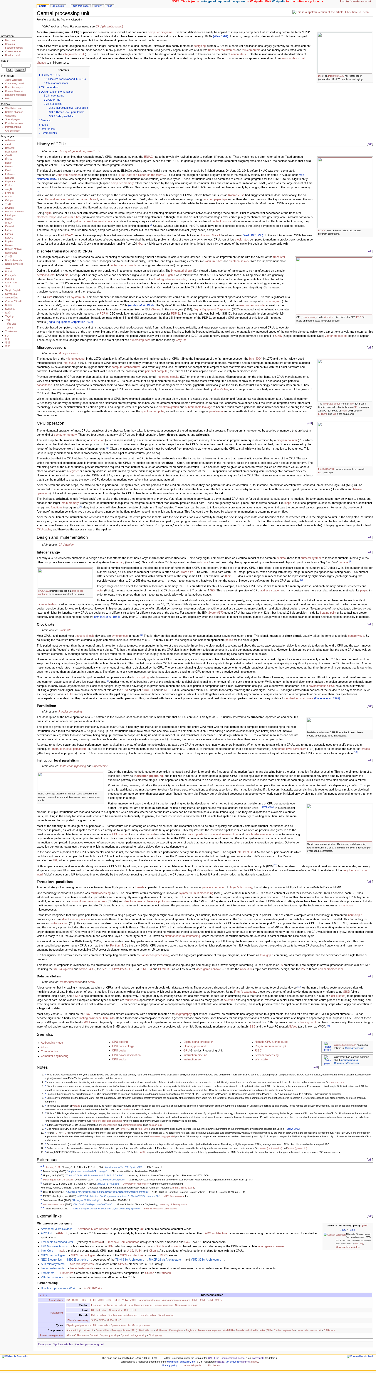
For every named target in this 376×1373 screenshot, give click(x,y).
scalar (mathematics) (271, 1148)
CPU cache (44, 529)
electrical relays (47, 217)
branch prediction (197, 834)
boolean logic (156, 1125)
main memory (70, 503)
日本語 (8, 256)
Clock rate (65, 630)
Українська (11, 331)
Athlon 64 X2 (87, 969)
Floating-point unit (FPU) (124, 1330)
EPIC (93, 1300)
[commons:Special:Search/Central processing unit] (327, 1046)
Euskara (9, 185)
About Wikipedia (13, 79)
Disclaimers (214, 1365)
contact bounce (221, 221)
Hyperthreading (147, 1315)
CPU (355, 407)
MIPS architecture (131, 1255)
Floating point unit (194, 1046)
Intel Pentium (245, 852)
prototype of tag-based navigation (222, 1)
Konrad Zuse (236, 195)
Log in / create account (355, 1)
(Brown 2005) (293, 1129)
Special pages (12, 119)
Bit (92, 1310)
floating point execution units (97, 1018)
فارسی (8, 189)
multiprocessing (101, 893)
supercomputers (140, 340)
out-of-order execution (258, 834)
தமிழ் (7, 312)
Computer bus (50, 1051)
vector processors (336, 335)
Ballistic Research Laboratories (160, 1208)
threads (365, 748)
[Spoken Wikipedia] (335, 1234)
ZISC (133, 1300)
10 (356, 752)
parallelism (216, 411)
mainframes (228, 50)
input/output (354, 915)
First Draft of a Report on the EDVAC (142, 174)
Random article (13, 55)
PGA (320, 472)
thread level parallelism (291, 748)
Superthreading (166, 1315)
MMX (87, 1022)
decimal (281, 558)
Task (134, 1310)
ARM (125, 690)
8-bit (228, 576)
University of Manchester (136, 1183)
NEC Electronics (51, 1259)
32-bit (202, 1300)
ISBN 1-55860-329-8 (183, 1187)
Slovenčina (11, 294)
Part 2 (352, 1230)
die (66, 275)
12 (299, 986)
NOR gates (168, 275)
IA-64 (138, 1250)
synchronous (120, 635)
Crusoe (149, 1273)
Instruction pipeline (195, 1055)
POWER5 (164, 969)
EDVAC (322, 230)
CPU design (66, 544)
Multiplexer (161, 1330)
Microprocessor (68, 353)
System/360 (78, 297)
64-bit (210, 1300)
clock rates (242, 239)
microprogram (272, 301)
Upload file (10, 115)
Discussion (58, 6)
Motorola (97, 1242)
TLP (65, 1132)
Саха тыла (11, 282)
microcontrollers (47, 604)
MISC (101, 1300)
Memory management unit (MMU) (216, 1330)
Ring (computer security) (270, 1046)
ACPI (76, 1335)
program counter (287, 440)
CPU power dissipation (126, 1055)
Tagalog (9, 316)
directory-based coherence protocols (147, 901)
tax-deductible (233, 1361)
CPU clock (329, 1330)
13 (328, 1025)
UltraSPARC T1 (122, 969)
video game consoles (271, 1246)
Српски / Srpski (13, 301)
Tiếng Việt (10, 323)
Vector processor (71, 982)
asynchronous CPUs (322, 685)
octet (100, 590)
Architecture (56, 1300)
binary (204, 562)
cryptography (183, 1014)
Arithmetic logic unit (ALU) (80, 1330)
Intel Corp (47, 1250)
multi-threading (59, 923)
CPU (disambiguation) (109, 26)
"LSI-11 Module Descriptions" (110, 1179)
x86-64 (58, 969)
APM (68, 1335)
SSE (252, 1026)
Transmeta (47, 1273)
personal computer (156, 371)
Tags (109, 6)
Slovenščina (11, 297)
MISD (110, 1320)
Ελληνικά (10, 174)
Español (9, 177)
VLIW (125, 1300)
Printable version (14, 123)
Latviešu (9, 234)
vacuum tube (337, 1082)
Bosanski (10, 148)
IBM (49, 297)
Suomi (8, 305)
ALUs (70, 694)
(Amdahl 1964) (141, 305)
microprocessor (75, 358)
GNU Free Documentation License (226, 1358)
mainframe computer (252, 305)
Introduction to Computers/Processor (346, 1061)
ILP (56, 1132)
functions (56, 507)
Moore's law (220, 389)
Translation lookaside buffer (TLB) (254, 1330)
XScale (153, 1250)
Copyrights (258, 1358)
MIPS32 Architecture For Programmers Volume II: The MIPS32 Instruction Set (118, 1196)
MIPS (167, 690)
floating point (328, 612)
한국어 (8, 204)
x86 (142, 1229)
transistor (214, 50)
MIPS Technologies (174, 1196)
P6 (55, 860)
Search (5, 60)
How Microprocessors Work (58, 1288)
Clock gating (155, 1335)
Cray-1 (88, 1014)
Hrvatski (9, 208)
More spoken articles (347, 1247)
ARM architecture (216, 1233)
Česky (8, 159)
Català (8, 155)
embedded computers (299, 698)
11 (275, 865)
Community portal (14, 83)
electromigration (169, 407)
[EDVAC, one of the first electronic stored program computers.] (344, 192)
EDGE (84, 1300)
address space (269, 590)
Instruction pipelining (73, 766)
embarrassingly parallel (162, 1136)
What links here (13, 108)
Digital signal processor (198, 1041)
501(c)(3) (220, 1361)
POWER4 (146, 969)
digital (48, 213)
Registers (191, 1330)
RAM (344, 410)
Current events (13, 51)
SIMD (278, 335)
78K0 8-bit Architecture (129, 1259)
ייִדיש (7, 338)
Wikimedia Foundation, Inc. (181, 1361)
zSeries (155, 309)
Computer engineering (54, 1056)
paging (364, 590)
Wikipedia (278, 1)
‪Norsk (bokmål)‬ (13, 260)
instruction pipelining (148, 775)
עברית (8, 222)
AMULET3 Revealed (108, 1183)
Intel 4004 (255, 358)
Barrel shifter (102, 1330)
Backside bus (146, 1330)
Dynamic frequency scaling (104, 1335)
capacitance (44, 385)
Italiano (9, 219)
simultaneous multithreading (182, 936)
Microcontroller (101, 1325)
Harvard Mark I (88, 199)
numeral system (311, 558)
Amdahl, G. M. (52, 1167)
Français (10, 192)
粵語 (7, 342)
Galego (9, 200)
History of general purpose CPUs (79, 151)
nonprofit (245, 1361)
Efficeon (165, 1273)
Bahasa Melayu (13, 249)
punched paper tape (215, 199)
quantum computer (152, 411)
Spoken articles (63, 1344)
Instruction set (192, 1059)
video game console (208, 969)
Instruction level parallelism (69, 748)
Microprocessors (354, 1048)
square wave (356, 635)
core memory (310, 317)
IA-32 (142, 1152)
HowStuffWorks (92, 1288)
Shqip (8, 286)
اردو (7, 335)
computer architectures (126, 367)
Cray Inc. (181, 340)
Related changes (14, 112)
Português (10, 275)
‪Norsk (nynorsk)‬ (14, 263)
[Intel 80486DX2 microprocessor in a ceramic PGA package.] (344, 444)
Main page (10, 40)
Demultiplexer (176, 1330)
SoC (187, 1242)
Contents (10, 44)
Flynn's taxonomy (241, 887)
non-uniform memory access (89, 901)
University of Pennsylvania (173, 1204)
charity (254, 1361)
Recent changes (14, 87)
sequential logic (103, 221)
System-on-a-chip (120, 1325)
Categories (45, 1344)
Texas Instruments (52, 1268)
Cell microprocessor (330, 969)
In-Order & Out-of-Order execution (133, 1305)
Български (11, 151)
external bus (329, 317)
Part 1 (344, 1230)
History (98, 6)
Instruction (101, 1310)
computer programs (160, 32)
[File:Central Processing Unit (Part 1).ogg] (330, 12)
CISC (44, 1047)
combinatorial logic (132, 1125)
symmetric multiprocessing (196, 893)
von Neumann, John (53, 1204)
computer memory (122, 183)
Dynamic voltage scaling (133, 1335)
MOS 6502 (44, 590)
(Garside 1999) (327, 698)
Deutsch (9, 166)
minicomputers (251, 50)
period (229, 640)
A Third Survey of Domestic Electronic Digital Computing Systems (105, 1208)
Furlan (8, 196)
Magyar (9, 245)
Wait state (261, 1059)
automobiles (289, 58)
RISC (258, 1050)
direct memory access (76, 919)
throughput (266, 955)
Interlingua (10, 215)
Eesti (7, 170)
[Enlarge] (370, 75)
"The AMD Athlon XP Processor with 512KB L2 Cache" (94, 1175)
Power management (51, 1335)
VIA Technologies (52, 1277)
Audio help (358, 1244)
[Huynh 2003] (267, 807)
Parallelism (56, 1312)
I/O (334, 414)
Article (42, 6)
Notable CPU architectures (271, 1041)
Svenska (10, 309)
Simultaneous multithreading (122, 1315)
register (74, 471)
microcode (302, 1330)
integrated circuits (168, 376)
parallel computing (213, 887)
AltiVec (292, 1026)
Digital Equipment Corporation (212, 309)
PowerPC (125, 1129)
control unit (316, 1330)
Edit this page (81, 6)
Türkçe (9, 327)
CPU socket (119, 1059)
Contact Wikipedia (14, 91)
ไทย (7, 320)
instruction (97, 440)
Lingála (9, 241)
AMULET (147, 690)
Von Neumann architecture (176, 1300)
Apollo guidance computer (170, 279)
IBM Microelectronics (54, 1246)
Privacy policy (169, 1365)
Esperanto (10, 181)
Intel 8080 (69, 362)
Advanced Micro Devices (56, 1229)
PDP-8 (359, 317)
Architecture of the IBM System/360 (123, 1167)
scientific (229, 1000)
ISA (68, 1300)
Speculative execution (186, 1305)
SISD (346, 991)
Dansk (8, 162)
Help (7, 98)
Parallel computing (70, 711)
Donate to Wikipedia (15, 94)
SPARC (106, 969)
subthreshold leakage (198, 407)
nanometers (238, 54)
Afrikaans (10, 140)
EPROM (322, 414)
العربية (8, 144)
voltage (343, 562)
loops (287, 503)
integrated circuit (73, 54)
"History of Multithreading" (85, 1200)
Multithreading (98, 1315)
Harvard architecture (57, 199)
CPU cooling (120, 1041)
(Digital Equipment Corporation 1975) (70, 321)
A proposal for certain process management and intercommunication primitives (107, 1191)
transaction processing (155, 955)
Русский (9, 279)
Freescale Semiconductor (57, 1242)
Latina (8, 230)
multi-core (347, 905)
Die (320, 75)
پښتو (7, 267)
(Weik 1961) (220, 36)
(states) (83, 1335)
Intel (352, 403)
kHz (140, 243)
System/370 (215, 612)
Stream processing (267, 1055)
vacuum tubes (72, 217)
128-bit (218, 1300)
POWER (159, 1246)
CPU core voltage (123, 1046)
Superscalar (99, 766)
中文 (7, 346)
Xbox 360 (246, 969)
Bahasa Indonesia (14, 211)
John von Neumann (68, 174)
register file (289, 1330)
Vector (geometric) (297, 1148)
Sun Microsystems (53, 1264)
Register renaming (163, 1305)
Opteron (68, 969)
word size (187, 572)
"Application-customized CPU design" (87, 1171)
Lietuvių (9, 237)
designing (200, 45)
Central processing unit (89, 1344)
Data (126, 1310)
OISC (109, 1300)
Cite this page (12, 130)
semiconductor (46, 275)
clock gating (141, 677)
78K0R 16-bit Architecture (165, 1259)
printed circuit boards (123, 265)
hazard (150, 834)
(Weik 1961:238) (253, 235)
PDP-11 (176, 313)
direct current (84, 221)
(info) (365, 1225)
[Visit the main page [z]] (17, 17)
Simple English (12, 290)
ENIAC (148, 156)
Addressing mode (52, 1042)
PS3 (303, 969)
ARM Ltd (46, 1233)
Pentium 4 (116, 945)
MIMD (118, 1320)
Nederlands (11, 252)
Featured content (14, 47)
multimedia (132, 1000)
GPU (186, 1050)
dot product (338, 995)
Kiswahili (9, 226)
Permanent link (13, 126)
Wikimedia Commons (345, 1045)
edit (370, 144)
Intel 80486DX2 (336, 75)
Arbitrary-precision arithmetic (107, 1120)
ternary (120, 562)
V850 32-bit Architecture (206, 1259)
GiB (212, 590)
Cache (277, 1330)
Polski (8, 271)
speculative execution (224, 834)
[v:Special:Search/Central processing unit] (327, 1060)
